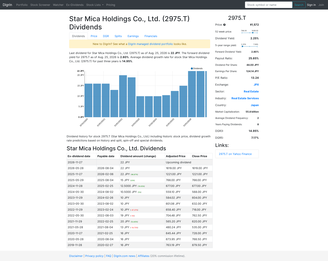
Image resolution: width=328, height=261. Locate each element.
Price (94, 36)
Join (321, 4)
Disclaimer (76, 256)
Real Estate (251, 91)
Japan (255, 105)
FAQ (108, 256)
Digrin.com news (124, 256)
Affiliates (143, 256)
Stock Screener (40, 4)
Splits (118, 36)
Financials (151, 36)
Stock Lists (93, 4)
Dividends (78, 36)
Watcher (58, 4)
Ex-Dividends (75, 4)
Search (299, 4)
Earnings (133, 36)
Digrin (7, 5)
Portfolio (22, 4)
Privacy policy (94, 256)
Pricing (110, 4)
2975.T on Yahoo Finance (235, 154)
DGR (106, 36)
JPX (256, 84)
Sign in (311, 4)
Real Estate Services (245, 98)
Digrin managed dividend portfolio (150, 44)
